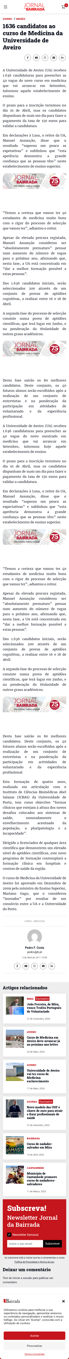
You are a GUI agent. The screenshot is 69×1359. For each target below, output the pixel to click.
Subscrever (52, 1243)
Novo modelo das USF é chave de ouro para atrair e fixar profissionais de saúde (45, 1112)
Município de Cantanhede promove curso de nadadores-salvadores (42, 1178)
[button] (63, 1301)
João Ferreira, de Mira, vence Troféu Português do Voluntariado (44, 1007)
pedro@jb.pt (34, 952)
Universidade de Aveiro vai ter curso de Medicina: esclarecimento (43, 1075)
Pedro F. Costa (34, 947)
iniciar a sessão (22, 1278)
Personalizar (34, 1346)
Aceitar (34, 1335)
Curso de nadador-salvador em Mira (39, 1145)
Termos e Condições (34, 1354)
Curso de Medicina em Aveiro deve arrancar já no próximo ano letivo (43, 1040)
